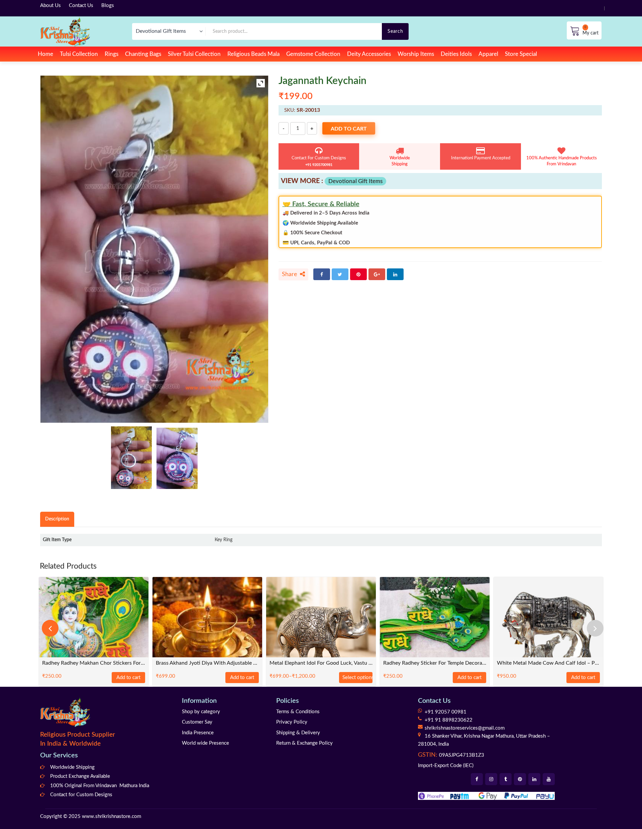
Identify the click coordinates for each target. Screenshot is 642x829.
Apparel (488, 54)
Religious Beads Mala (253, 54)
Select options (357, 677)
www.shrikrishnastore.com (111, 816)
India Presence (198, 732)
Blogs (107, 5)
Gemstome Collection (313, 54)
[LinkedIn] (395, 274)
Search (395, 31)
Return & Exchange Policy (304, 743)
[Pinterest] (358, 274)
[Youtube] (549, 779)
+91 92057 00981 (445, 712)
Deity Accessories (369, 54)
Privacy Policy (291, 722)
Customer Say (197, 722)
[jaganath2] (131, 457)
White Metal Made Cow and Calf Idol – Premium (548, 663)
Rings (111, 54)
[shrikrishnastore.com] (65, 31)
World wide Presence (205, 743)
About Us (50, 5)
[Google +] (376, 274)
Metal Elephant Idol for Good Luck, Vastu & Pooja (321, 663)
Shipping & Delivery (298, 732)
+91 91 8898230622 (448, 720)
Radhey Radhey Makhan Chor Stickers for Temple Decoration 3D (93, 663)
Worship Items (416, 54)
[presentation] (50, 628)
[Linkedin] (534, 779)
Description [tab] (57, 518)
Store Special (521, 54)
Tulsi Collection (79, 54)
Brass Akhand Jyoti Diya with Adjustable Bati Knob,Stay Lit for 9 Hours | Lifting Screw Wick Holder (207, 663)
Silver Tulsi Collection (194, 54)
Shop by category (201, 711)
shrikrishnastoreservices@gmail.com (465, 728)
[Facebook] (321, 274)
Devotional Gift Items (355, 181)
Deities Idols (456, 54)
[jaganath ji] (177, 458)
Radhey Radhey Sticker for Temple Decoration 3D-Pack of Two (434, 663)
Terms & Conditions (298, 711)
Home (45, 54)
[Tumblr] (506, 779)
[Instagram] (491, 779)
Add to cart (349, 129)
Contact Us (81, 5)
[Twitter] (340, 274)
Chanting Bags (143, 54)
